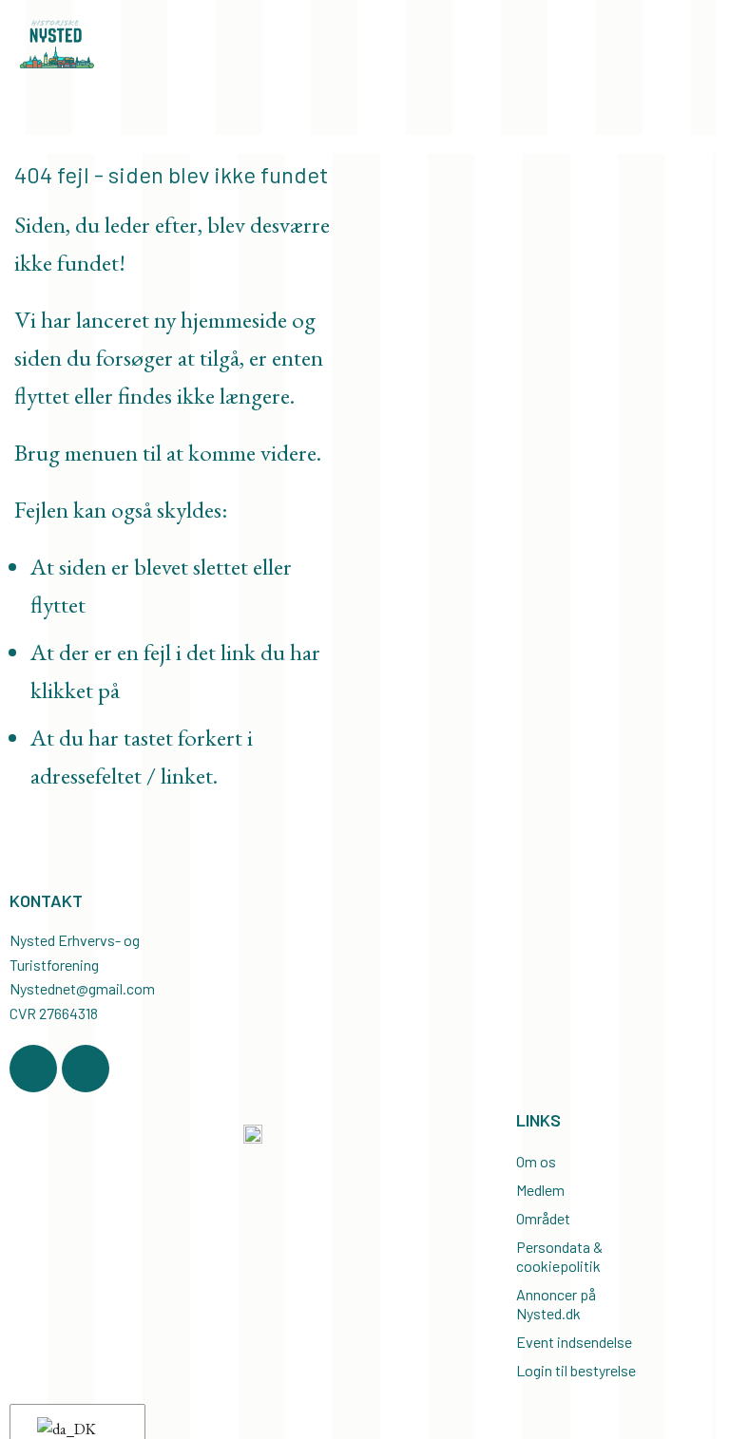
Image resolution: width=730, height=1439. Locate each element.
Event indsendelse (574, 1342)
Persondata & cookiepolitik (559, 1256)
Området (543, 1218)
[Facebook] (33, 1068)
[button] (693, 100)
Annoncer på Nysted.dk (556, 1303)
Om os (536, 1161)
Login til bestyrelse (576, 1370)
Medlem (540, 1190)
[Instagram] (85, 1068)
